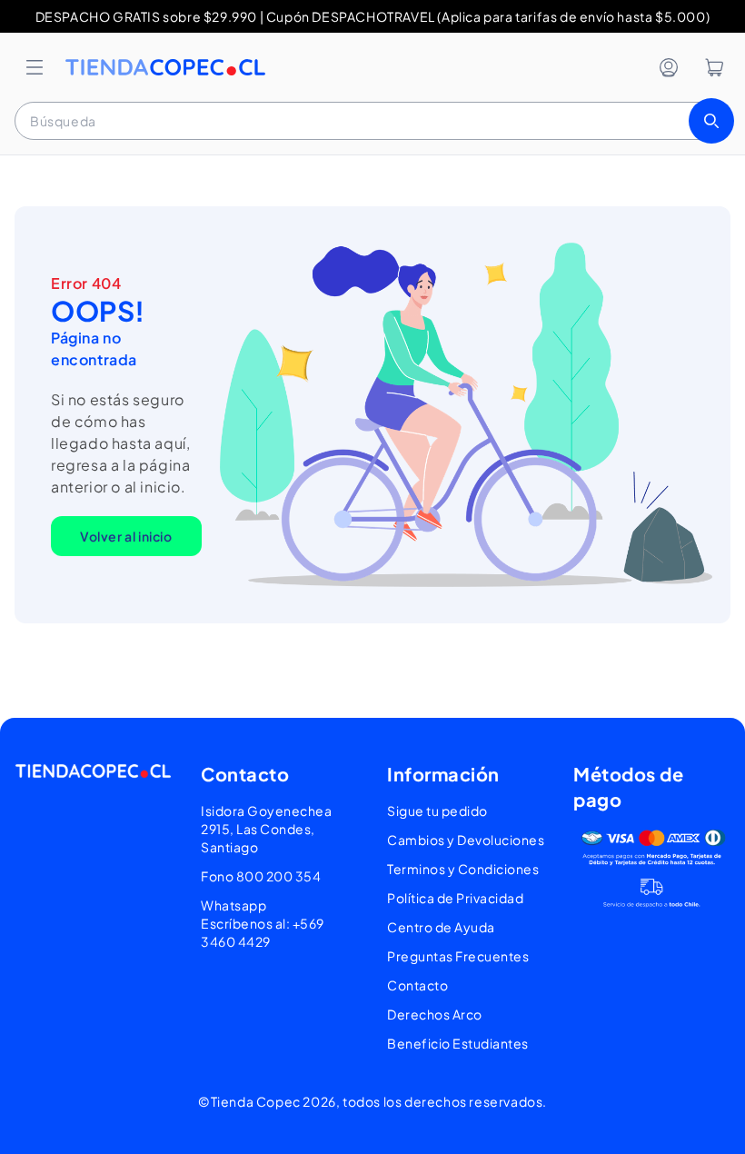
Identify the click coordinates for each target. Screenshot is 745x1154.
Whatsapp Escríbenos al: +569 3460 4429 (262, 923)
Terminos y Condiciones (463, 869)
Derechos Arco (434, 1014)
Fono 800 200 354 (261, 876)
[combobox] (372, 121)
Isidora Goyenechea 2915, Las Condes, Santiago (266, 828)
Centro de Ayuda (441, 927)
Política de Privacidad (455, 898)
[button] (35, 67)
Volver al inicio (126, 536)
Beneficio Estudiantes (458, 1043)
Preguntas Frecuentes (458, 956)
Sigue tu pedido (437, 810)
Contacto (417, 985)
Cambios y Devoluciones (465, 839)
